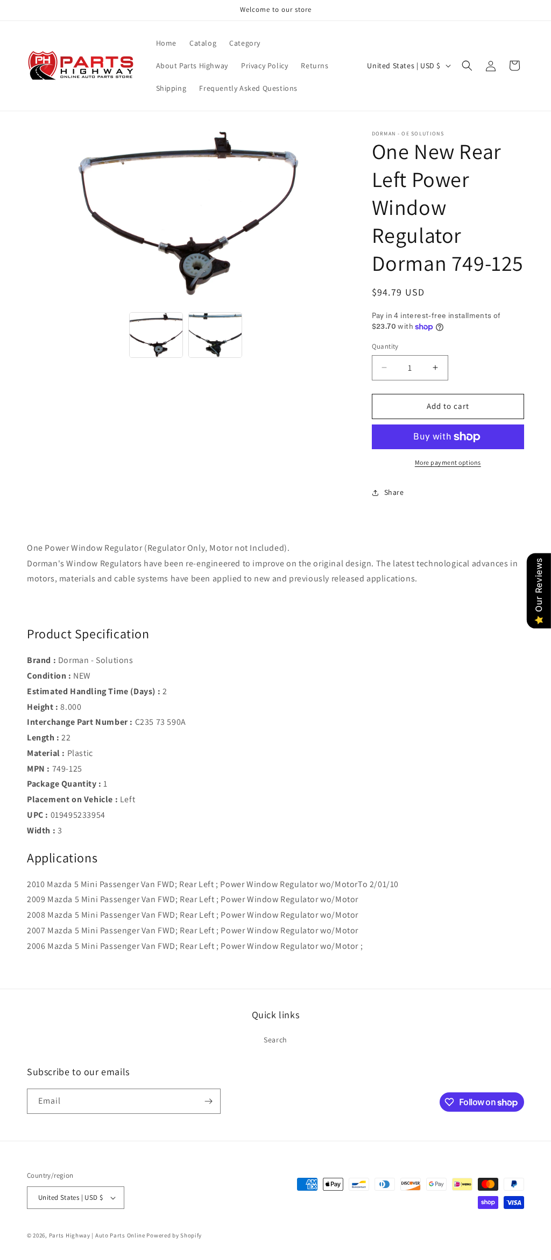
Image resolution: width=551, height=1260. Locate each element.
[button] (467, 65)
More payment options (448, 462)
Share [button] (394, 492)
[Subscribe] (208, 1101)
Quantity (385, 346)
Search (275, 1040)
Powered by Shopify (174, 1235)
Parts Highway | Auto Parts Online (97, 1235)
